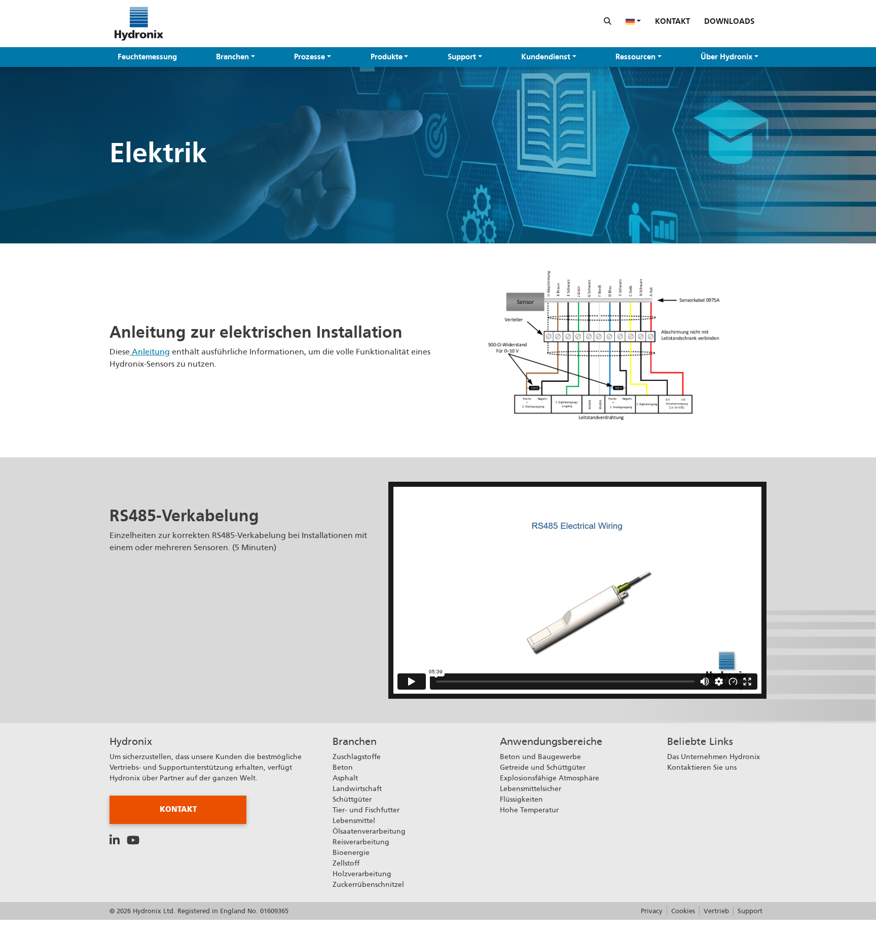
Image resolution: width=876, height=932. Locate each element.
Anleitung (150, 351)
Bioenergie (351, 852)
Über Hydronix (726, 56)
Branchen (232, 56)
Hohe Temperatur (529, 810)
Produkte (387, 56)
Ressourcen (635, 56)
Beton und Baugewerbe (540, 756)
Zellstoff (346, 863)
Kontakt (672, 21)
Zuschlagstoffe (357, 756)
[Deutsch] (633, 21)
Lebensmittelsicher (530, 788)
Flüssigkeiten (521, 799)
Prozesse (309, 56)
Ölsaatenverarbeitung (369, 831)
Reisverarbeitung (361, 842)
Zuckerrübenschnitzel (368, 884)
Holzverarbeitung (362, 874)
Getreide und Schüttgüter (543, 767)
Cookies (683, 911)
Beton (343, 767)
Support (462, 56)
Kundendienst (545, 56)
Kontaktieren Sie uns (702, 767)
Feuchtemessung (147, 56)
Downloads (729, 21)
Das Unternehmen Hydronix (713, 756)
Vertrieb (716, 911)
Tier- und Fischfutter (366, 810)
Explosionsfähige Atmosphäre (549, 778)
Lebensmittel (354, 820)
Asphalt (345, 778)
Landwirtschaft (357, 788)
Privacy (652, 911)
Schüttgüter (352, 799)
